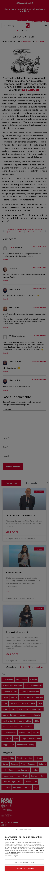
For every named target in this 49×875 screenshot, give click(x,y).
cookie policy (39, 850)
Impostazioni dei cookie (24, 862)
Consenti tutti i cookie (24, 868)
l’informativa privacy (13, 852)
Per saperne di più (11, 856)
